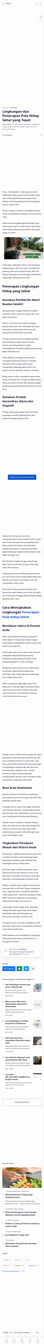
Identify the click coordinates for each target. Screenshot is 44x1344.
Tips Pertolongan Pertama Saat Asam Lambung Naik (18, 985)
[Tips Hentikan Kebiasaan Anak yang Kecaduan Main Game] (37, 1060)
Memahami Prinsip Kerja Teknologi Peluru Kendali (20, 1244)
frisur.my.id (25, 954)
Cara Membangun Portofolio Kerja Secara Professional (16, 1022)
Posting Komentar (22, 1102)
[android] (10, 1220)
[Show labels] (14, 1271)
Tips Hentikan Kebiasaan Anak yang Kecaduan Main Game (17, 1058)
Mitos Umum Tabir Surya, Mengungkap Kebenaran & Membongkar (16, 1004)
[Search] (40, 3)
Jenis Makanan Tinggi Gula (17, 1235)
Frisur (8, 3)
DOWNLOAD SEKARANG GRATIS (22, 477)
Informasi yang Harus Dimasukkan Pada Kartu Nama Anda (17, 1040)
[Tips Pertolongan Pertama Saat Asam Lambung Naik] (37, 987)
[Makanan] (25, 1191)
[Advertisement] (22, 31)
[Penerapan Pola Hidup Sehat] (23, 248)
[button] (36, 3)
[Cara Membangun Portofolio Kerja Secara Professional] (37, 1024)
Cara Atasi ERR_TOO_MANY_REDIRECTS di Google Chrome (17, 1076)
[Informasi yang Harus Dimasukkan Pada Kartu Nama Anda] (37, 1041)
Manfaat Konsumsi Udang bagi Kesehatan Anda (19, 1195)
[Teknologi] (10, 1240)
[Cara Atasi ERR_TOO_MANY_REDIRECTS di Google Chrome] (37, 1077)
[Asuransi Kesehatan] (14, 1191)
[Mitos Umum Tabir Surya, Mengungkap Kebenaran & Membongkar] (37, 1004)
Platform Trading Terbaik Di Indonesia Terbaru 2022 (22, 1224)
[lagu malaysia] (19, 1209)
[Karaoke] (10, 1209)
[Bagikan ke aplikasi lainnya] (33, 968)
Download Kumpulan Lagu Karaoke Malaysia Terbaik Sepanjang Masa (20, 1213)
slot (35, 938)
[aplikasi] (16, 1220)
